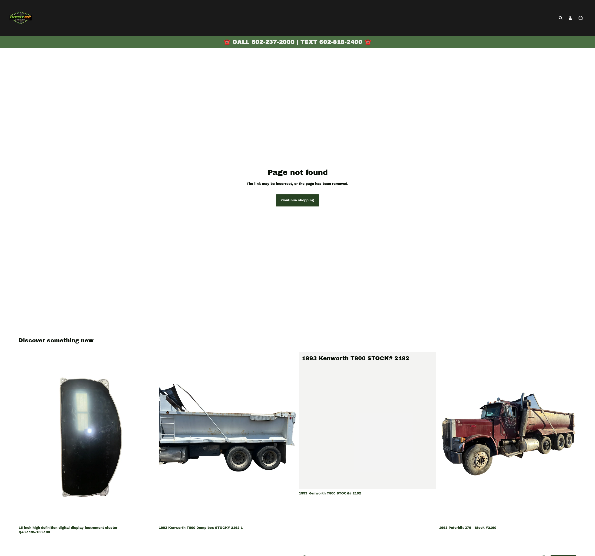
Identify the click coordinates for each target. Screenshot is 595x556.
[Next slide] (289, 438)
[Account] (570, 18)
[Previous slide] (166, 438)
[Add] (149, 516)
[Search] (560, 18)
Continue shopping (297, 200)
